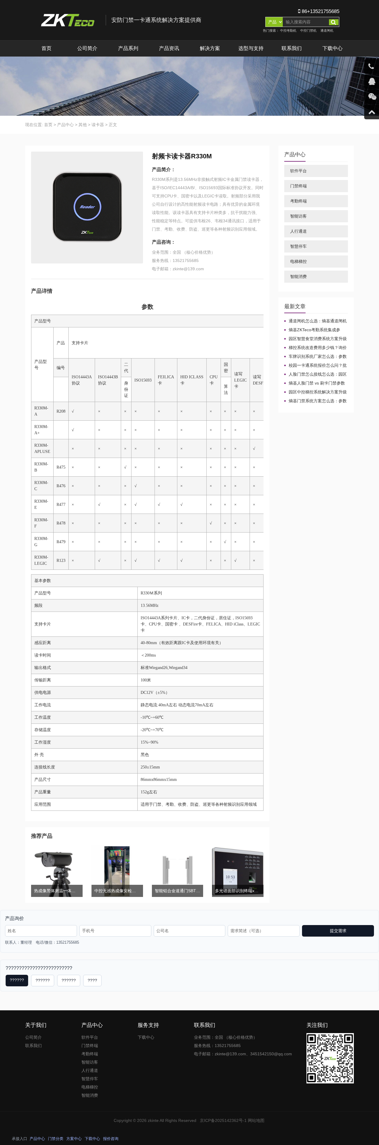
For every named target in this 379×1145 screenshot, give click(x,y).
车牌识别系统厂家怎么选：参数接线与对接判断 (315, 356)
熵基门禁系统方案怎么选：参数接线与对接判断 (315, 401)
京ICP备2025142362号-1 (223, 1120)
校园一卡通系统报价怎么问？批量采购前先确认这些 (315, 365)
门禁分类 (55, 1138)
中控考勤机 (288, 30)
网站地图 (256, 1120)
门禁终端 (298, 186)
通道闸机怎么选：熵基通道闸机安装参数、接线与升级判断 (315, 321)
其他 (82, 124)
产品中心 (65, 124)
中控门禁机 (308, 30)
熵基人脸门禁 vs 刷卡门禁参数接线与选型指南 (314, 383)
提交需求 (338, 930)
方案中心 (74, 1138)
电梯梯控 (298, 261)
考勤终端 (298, 201)
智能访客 (298, 216)
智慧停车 (298, 246)
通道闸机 (326, 30)
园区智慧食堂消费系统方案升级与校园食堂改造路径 (315, 339)
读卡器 (97, 124)
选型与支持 (251, 48)
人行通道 (298, 231)
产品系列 (128, 48)
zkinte (153, 1120)
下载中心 (332, 48)
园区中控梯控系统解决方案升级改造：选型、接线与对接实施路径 (315, 392)
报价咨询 (110, 1138)
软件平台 (298, 170)
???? (92, 980)
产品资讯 (169, 48)
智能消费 (298, 276)
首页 (46, 48)
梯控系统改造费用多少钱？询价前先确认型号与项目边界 (315, 347)
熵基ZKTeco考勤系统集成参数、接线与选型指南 (312, 330)
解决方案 (210, 48)
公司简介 (87, 48)
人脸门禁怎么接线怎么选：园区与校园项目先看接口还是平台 (315, 374)
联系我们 (292, 48)
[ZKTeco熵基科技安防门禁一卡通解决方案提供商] (120, 20)
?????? (17, 980)
